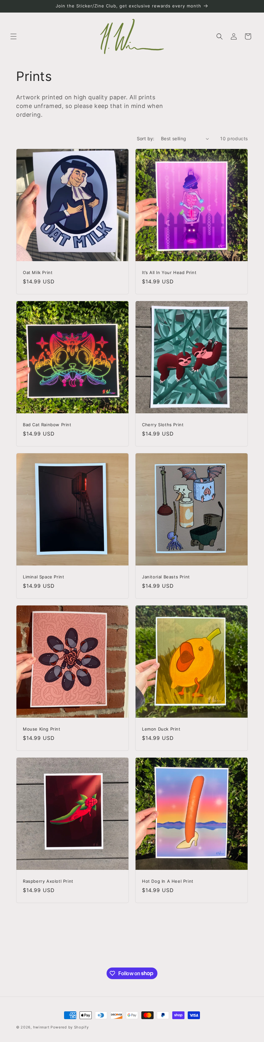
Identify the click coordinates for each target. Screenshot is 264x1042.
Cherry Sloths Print (163, 424)
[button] (13, 36)
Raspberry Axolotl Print (48, 881)
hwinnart (41, 1027)
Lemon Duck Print (161, 729)
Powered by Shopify (70, 1027)
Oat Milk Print (37, 272)
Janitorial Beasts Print (166, 576)
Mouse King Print (42, 729)
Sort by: (146, 138)
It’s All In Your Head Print (169, 272)
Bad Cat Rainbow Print (47, 424)
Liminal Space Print (43, 576)
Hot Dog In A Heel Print (167, 881)
